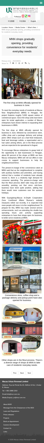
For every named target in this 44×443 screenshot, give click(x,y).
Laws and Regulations (11, 411)
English (33, 21)
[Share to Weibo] (22, 63)
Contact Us (7, 428)
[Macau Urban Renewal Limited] (22, 10)
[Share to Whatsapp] (16, 63)
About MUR (7, 404)
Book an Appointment (11, 421)
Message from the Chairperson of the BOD (18, 408)
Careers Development (11, 425)
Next (29, 373)
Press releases (8, 414)
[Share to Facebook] (10, 63)
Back (22, 373)
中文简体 (22, 21)
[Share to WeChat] (25, 63)
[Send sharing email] (13, 63)
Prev (14, 373)
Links (5, 432)
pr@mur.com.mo (19, 397)
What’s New (32, 27)
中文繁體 (11, 21)
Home (11, 27)
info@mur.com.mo (13, 394)
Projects (6, 418)
